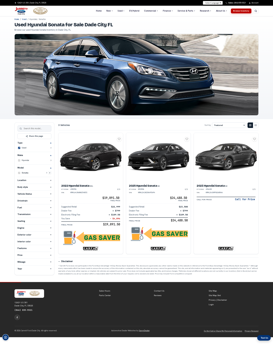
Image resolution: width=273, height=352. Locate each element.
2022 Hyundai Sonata (77, 185)
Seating (21, 221)
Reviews (158, 295)
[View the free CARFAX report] (91, 248)
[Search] (21, 128)
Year (19, 268)
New (109, 10)
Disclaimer (67, 261)
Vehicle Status (24, 194)
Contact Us (159, 291)
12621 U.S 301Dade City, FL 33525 (24, 304)
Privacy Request (251, 331)
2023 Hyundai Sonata (212, 185)
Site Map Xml (215, 295)
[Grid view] (250, 125)
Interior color (24, 241)
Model (20, 167)
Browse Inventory (241, 11)
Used (121, 10)
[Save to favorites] (119, 139)
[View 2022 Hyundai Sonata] (90, 157)
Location (21, 180)
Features (22, 248)
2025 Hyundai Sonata (144, 185)
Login (211, 304)
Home (99, 10)
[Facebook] (17, 317)
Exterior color (24, 234)
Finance (168, 10)
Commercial (151, 10)
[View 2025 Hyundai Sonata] (158, 157)
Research (205, 10)
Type (19, 142)
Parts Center (105, 295)
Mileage (21, 262)
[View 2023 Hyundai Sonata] (226, 157)
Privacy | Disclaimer (218, 300)
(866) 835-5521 (23, 310)
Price (19, 255)
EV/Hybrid (134, 10)
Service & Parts (186, 10)
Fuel (19, 207)
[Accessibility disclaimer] (5, 337)
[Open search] (255, 11)
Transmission (24, 214)
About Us (221, 10)
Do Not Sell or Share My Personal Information (223, 331)
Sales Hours (104, 291)
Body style (22, 187)
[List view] (255, 125)
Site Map (213, 291)
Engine (20, 228)
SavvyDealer (144, 330)
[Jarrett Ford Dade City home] (33, 11)
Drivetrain (22, 200)
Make (20, 155)
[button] (90, 237)
